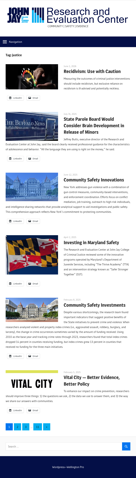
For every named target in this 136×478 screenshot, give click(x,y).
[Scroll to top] (130, 472)
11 (37, 427)
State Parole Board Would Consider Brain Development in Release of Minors (94, 125)
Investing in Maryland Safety (91, 242)
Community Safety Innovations (94, 180)
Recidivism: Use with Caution (92, 71)
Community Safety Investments (95, 305)
